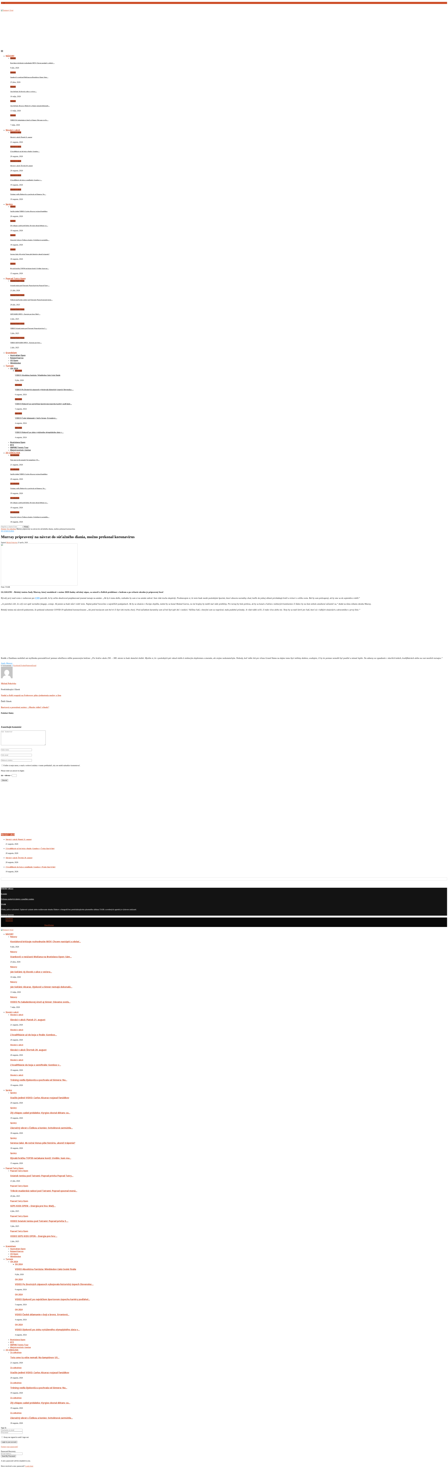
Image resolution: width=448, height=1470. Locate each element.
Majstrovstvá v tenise (20, 450)
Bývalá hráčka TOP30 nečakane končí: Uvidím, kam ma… (29, 268)
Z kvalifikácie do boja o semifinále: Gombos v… (26, 180)
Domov (4, 529)
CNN (37, 598)
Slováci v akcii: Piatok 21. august (21, 137)
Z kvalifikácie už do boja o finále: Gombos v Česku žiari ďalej (30, 849)
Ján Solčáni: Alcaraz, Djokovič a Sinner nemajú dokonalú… (30, 106)
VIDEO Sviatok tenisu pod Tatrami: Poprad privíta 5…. (28, 328)
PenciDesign (49, 925)
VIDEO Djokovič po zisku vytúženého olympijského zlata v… (39, 432)
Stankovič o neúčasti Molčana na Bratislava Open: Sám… (29, 77)
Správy (9, 204)
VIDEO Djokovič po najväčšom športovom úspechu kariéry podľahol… (43, 404)
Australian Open (18, 355)
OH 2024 (14, 368)
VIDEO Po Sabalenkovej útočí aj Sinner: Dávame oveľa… (29, 120)
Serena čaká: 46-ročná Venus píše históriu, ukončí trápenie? (29, 254)
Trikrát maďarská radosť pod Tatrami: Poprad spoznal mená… (31, 300)
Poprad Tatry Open (16, 278)
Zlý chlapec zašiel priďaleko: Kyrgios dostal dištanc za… (29, 225)
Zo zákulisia (14, 455)
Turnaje (10, 365)
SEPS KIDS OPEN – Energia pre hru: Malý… (25, 314)
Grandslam (11, 352)
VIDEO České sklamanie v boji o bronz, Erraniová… (36, 418)
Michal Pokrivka (11, 542)
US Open (14, 360)
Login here (29, 1466)
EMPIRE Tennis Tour (19, 447)
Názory (13, 58)
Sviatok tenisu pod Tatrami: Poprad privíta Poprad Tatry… (30, 285)
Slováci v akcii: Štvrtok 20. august (21, 166)
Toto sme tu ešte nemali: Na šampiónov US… (25, 460)
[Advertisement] (224, 29)
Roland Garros (16, 358)
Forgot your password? (9, 1447)
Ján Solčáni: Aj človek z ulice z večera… (23, 91)
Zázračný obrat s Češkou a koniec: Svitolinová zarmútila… (29, 240)
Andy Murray (6, 663)
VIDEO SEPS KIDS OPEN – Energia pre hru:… (26, 343)
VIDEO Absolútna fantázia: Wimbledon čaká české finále (37, 375)
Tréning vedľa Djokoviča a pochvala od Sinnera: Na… (28, 194)
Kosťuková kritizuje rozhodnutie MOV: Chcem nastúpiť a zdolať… (32, 63)
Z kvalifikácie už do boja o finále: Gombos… (25, 151)
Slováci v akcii (13, 130)
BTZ (12, 445)
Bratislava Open (17, 442)
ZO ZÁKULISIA (13, 452)
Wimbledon (15, 363)
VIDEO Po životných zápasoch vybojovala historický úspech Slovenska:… (44, 390)
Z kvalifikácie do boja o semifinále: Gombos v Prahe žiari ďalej (30, 867)
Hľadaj (26, 527)
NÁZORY (10, 55)
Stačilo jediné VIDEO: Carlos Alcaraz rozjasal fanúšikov (29, 211)
